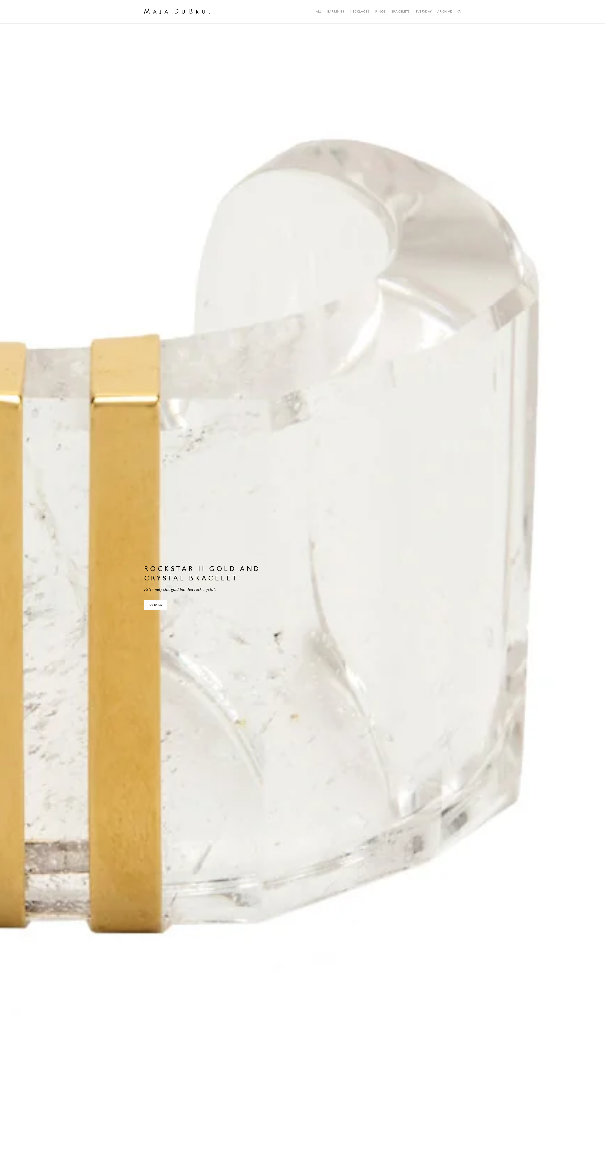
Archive (444, 11)
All (319, 11)
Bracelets (400, 11)
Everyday (423, 11)
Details (155, 604)
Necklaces (360, 11)
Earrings (335, 11)
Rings (380, 11)
